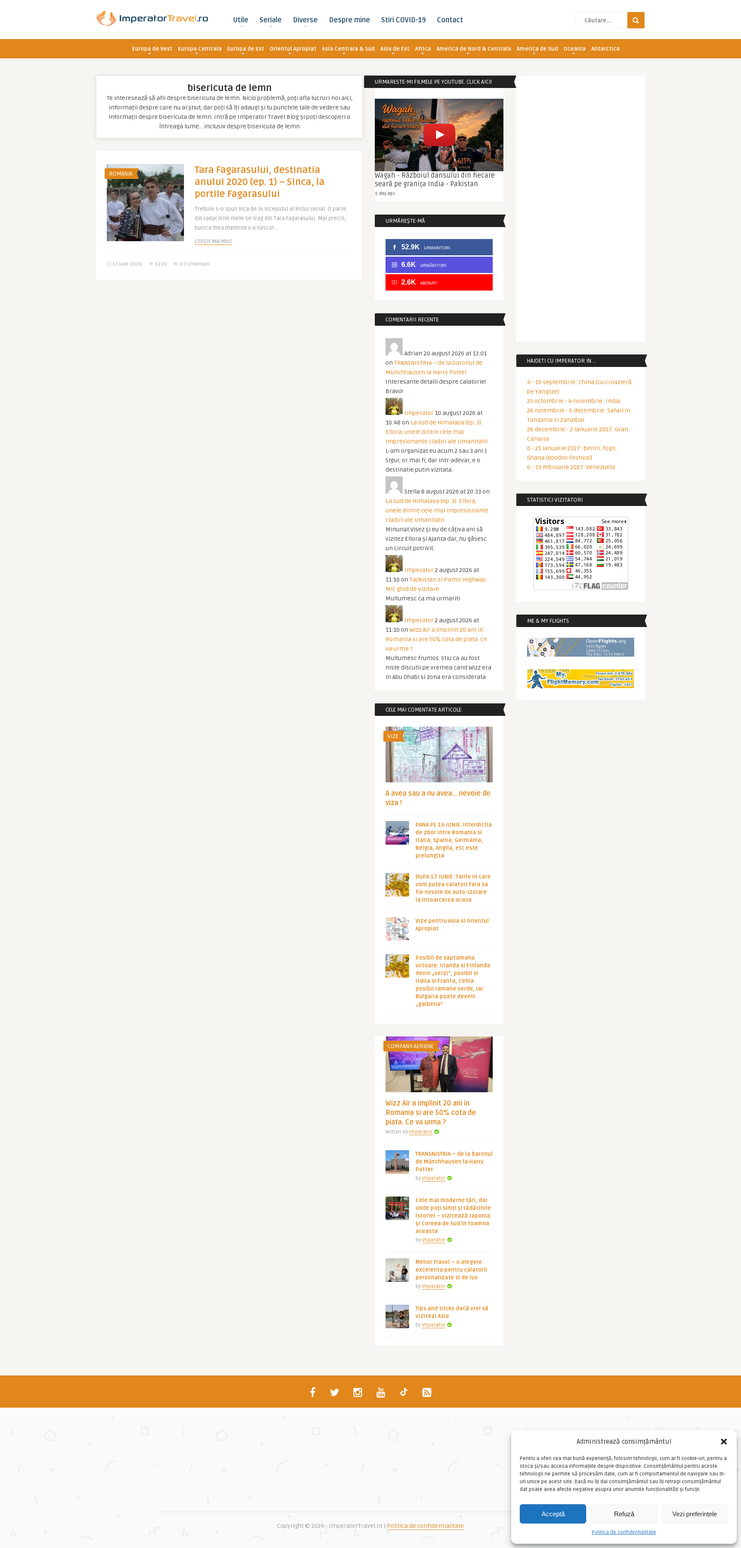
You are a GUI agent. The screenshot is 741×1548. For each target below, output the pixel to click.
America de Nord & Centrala (474, 48)
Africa (423, 48)
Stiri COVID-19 (403, 20)
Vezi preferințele (694, 1514)
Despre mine (349, 20)
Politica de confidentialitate (425, 1526)
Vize (393, 736)
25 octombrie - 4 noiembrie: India (573, 401)
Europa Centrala (200, 48)
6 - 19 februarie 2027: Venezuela (571, 467)
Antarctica (605, 48)
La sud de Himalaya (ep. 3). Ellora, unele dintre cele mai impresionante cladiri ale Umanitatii (437, 432)
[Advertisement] (229, 353)
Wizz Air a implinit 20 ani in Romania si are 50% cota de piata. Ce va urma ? (436, 639)
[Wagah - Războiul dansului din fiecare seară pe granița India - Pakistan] (439, 135)
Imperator (419, 413)
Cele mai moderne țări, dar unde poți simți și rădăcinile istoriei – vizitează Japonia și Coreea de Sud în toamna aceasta (453, 1216)
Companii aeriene (411, 1046)
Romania (121, 173)
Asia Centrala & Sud (348, 48)
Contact (450, 20)
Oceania (574, 48)
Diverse (305, 20)
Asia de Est (395, 48)
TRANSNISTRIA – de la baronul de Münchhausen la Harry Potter (454, 1162)
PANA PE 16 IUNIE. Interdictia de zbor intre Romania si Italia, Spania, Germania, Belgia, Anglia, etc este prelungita (454, 840)
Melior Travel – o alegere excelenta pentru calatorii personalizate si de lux (451, 1270)
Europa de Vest (152, 48)
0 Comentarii (195, 264)
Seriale (270, 20)
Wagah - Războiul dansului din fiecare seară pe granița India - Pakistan (435, 179)
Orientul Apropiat (293, 48)
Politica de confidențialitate (624, 1532)
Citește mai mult (213, 241)
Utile (240, 20)
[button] (724, 1441)
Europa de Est (245, 48)
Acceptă (553, 1514)
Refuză (624, 1514)
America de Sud (537, 48)
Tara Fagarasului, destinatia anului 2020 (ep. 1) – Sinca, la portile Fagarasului (260, 182)
